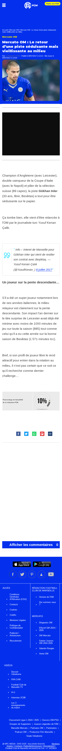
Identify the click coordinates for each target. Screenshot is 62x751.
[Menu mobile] (4, 5)
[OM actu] (31, 3)
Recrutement (15, 641)
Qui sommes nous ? (47, 603)
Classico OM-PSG (50, 720)
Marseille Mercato (19, 728)
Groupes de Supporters (20, 724)
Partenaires (51, 728)
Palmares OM (37, 728)
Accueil (5, 30)
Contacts (14, 604)
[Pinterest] (32, 577)
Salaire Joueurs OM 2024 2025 (46, 642)
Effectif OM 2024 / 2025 (47, 629)
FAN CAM (16, 679)
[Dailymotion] (42, 577)
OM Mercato (45, 635)
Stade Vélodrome (34, 736)
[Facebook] (13, 577)
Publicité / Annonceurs (15, 634)
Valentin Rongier (46, 648)
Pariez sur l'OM (52, 4)
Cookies (13, 610)
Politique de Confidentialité (16, 626)
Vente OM (43, 653)
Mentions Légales (18, 620)
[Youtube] (51, 577)
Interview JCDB (18, 697)
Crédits (13, 615)
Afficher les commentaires (33, 545)
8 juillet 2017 (44, 269)
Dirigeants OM (45, 622)
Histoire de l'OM (46, 597)
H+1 (13, 692)
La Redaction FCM (12, 56)
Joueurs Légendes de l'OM (46, 724)
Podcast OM (21, 732)
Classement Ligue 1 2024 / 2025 (24, 720)
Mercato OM (14, 30)
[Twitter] (23, 577)
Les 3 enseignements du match (18, 705)
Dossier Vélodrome (16, 673)
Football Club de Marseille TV (18, 685)
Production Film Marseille (41, 732)
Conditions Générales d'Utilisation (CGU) (18, 596)
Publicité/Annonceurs (33, 746)
